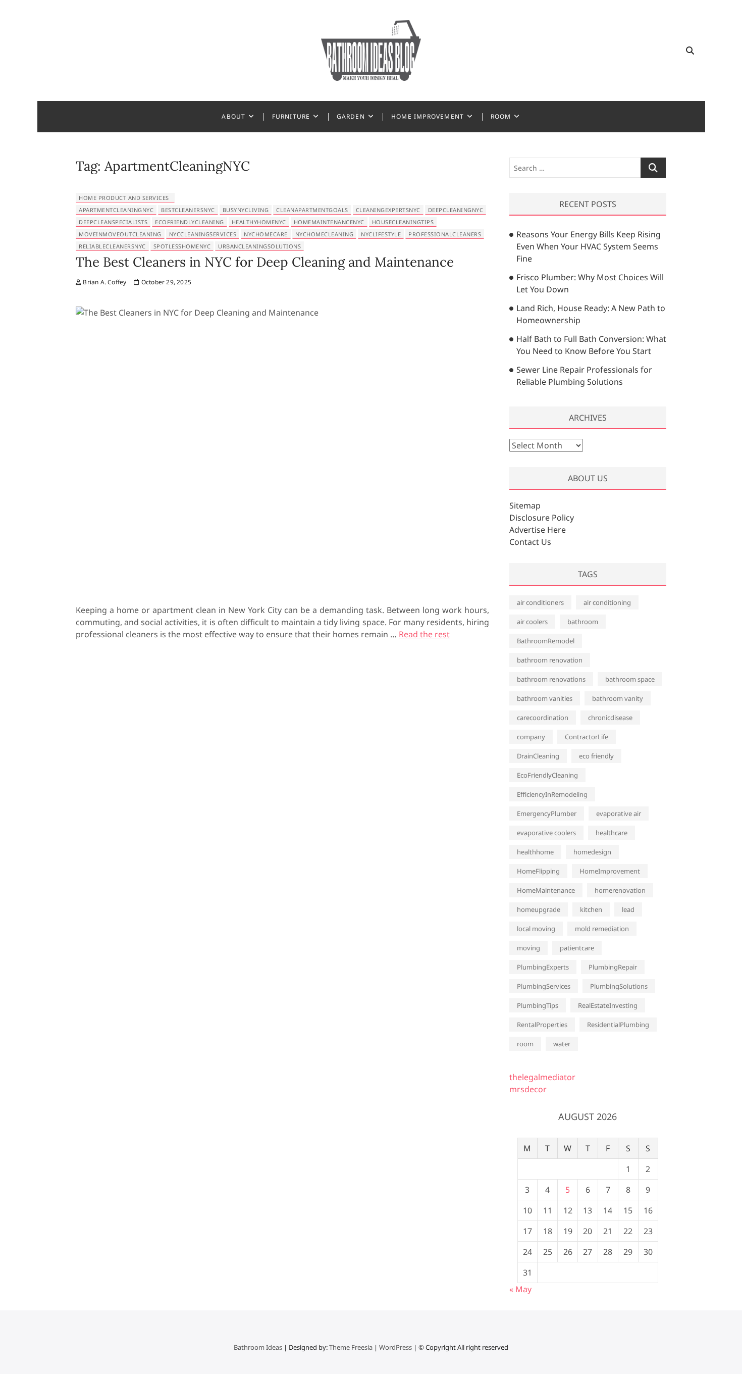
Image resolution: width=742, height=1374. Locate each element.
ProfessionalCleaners (444, 234)
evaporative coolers (546, 832)
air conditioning (607, 602)
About (233, 116)
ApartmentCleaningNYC (116, 210)
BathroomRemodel (545, 640)
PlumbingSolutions (619, 986)
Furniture (291, 116)
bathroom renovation (549, 660)
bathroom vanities (544, 698)
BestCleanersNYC (188, 210)
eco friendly (596, 755)
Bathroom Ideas (258, 1347)
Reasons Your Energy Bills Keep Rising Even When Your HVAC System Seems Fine (588, 246)
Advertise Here (537, 529)
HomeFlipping (538, 871)
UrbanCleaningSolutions (259, 246)
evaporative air (618, 813)
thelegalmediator (542, 1077)
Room (501, 116)
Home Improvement (427, 116)
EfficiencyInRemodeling (552, 794)
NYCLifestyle (381, 234)
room (525, 1043)
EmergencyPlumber (546, 813)
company (531, 736)
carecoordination (542, 717)
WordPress (395, 1347)
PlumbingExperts (543, 967)
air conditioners (540, 602)
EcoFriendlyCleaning (189, 222)
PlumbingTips (537, 1005)
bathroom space (630, 679)
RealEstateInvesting (608, 1005)
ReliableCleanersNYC (112, 246)
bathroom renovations (551, 679)
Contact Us (530, 541)
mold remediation (602, 928)
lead (628, 909)
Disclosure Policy (541, 517)
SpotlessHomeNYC (182, 246)
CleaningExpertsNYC (388, 210)
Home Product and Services (124, 197)
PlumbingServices (543, 986)
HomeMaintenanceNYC (329, 222)
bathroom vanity (617, 698)
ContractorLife (586, 736)
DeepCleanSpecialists (113, 222)
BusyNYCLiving (246, 210)
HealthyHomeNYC (259, 222)
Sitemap (525, 505)
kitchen (591, 909)
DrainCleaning (538, 755)
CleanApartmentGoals (312, 210)
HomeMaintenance (546, 890)
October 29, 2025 (165, 282)
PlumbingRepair (613, 967)
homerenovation (620, 890)
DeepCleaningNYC (456, 210)
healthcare (611, 832)
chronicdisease (610, 717)
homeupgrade (538, 909)
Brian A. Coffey (103, 282)
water (561, 1043)
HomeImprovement (609, 871)
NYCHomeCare (266, 234)
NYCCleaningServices (203, 234)
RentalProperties (542, 1024)
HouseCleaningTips (403, 222)
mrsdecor (528, 1089)
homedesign (592, 851)
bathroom (582, 621)
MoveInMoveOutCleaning (120, 234)
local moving (536, 928)
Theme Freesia (351, 1347)
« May (520, 1289)
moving (528, 947)
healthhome (535, 851)
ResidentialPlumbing (618, 1024)
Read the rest (424, 634)
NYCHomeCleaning (324, 234)
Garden (351, 116)
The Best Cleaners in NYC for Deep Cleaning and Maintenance (265, 261)
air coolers (532, 621)
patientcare (577, 947)
